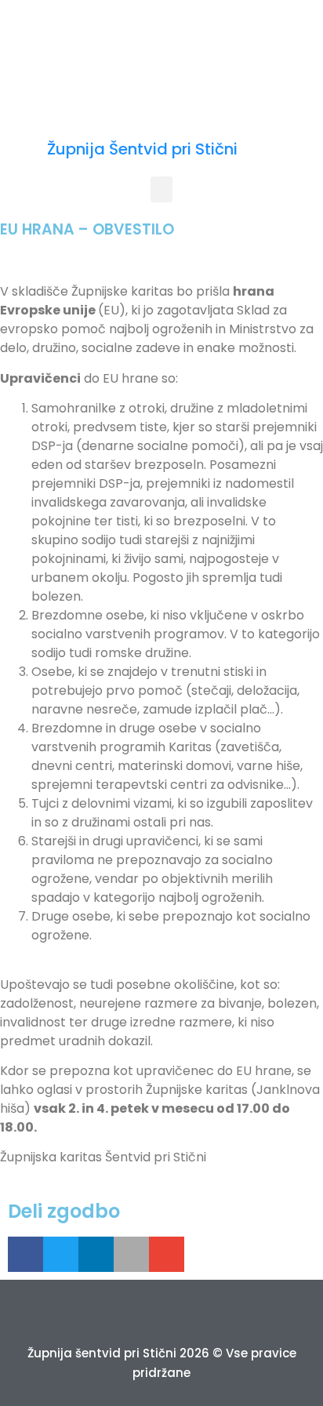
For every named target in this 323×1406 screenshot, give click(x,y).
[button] (161, 189)
